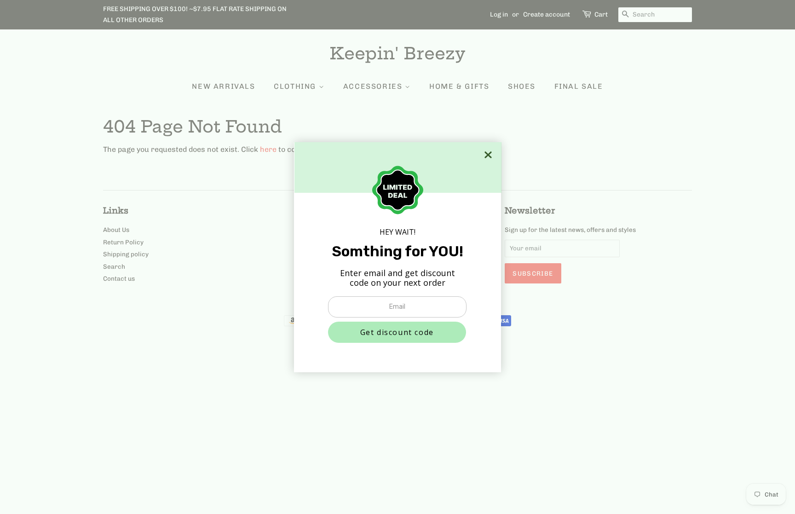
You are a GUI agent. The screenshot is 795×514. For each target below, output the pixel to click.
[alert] (397, 257)
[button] (397, 332)
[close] (488, 154)
